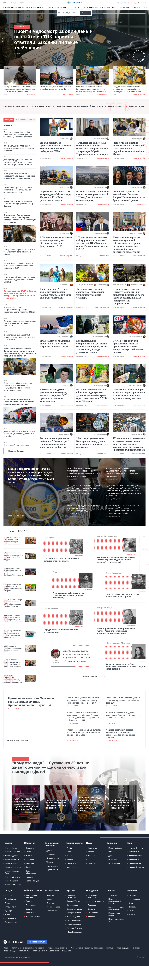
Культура (8, 911)
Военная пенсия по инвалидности (116, 908)
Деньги (49, 851)
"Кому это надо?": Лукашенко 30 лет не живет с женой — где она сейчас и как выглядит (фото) (50, 767)
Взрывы (29, 901)
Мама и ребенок (115, 848)
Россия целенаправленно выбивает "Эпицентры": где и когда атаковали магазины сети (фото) (55, 442)
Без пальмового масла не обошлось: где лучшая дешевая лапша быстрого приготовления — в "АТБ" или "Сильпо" (92, 395)
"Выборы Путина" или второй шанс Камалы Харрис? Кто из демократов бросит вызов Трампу (129, 196)
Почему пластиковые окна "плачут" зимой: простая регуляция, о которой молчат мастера (13, 618)
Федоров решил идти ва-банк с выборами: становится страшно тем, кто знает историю (126, 666)
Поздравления (11, 922)
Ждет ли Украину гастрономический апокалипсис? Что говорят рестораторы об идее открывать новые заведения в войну (122, 509)
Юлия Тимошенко (74, 924)
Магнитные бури (11, 918)
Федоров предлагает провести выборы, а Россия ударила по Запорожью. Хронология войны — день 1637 (121, 734)
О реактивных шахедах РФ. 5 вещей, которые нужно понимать (61, 559)
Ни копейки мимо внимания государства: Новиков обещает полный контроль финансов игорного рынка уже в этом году (84, 472)
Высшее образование (31, 872)
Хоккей (70, 859)
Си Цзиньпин (72, 905)
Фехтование (72, 867)
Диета (110, 856)
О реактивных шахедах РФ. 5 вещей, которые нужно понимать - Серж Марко (19, 337)
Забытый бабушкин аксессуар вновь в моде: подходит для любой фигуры (13, 556)
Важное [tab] (32, 120)
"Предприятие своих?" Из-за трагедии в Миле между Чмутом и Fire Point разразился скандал (56, 196)
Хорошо (85, 13)
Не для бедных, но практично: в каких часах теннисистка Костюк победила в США (18, 265)
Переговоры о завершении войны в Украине (24, 7)
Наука (89, 843)
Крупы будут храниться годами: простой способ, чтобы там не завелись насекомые (17, 189)
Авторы (126, 7)
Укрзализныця (52, 870)
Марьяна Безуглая (74, 928)
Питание (111, 852)
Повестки (50, 895)
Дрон (90, 859)
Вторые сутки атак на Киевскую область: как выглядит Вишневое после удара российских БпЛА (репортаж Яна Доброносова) (128, 296)
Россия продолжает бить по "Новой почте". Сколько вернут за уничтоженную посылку (18, 401)
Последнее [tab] (9, 120)
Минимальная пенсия (114, 914)
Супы (131, 903)
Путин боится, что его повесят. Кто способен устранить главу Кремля (19, 88)
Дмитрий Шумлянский (107, 536)
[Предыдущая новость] (2, 39)
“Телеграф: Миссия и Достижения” (100, 7)
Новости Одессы (12, 859)
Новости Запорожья (13, 867)
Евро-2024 (71, 863)
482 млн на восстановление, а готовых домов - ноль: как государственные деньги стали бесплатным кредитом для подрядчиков (129, 444)
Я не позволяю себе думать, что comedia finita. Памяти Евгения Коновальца (68, 595)
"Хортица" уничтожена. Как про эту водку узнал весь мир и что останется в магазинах (92, 442)
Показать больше (16, 451)
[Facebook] (118, 2)
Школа (28, 867)
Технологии (92, 848)
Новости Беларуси (136, 867)
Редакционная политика (57, 948)
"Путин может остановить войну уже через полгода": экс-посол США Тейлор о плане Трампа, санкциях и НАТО (92, 243)
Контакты (136, 948)
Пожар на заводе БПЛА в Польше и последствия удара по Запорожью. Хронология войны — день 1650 (52, 39)
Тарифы (49, 862)
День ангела (93, 913)
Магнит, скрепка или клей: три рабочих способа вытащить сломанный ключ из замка (11, 540)
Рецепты (132, 890)
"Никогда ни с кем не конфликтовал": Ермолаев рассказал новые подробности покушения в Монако (128, 148)
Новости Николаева (13, 885)
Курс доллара (51, 866)
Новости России (135, 856)
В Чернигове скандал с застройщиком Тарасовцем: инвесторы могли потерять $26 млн (19, 309)
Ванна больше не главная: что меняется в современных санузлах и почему (19, 148)
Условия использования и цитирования (87, 948)
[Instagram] (135, 2)
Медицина (30, 863)
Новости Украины (66, 94)
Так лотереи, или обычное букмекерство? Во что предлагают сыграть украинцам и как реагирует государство (122, 472)
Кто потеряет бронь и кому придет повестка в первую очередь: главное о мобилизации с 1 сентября (19, 218)
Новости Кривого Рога (12, 872)
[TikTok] (138, 2)
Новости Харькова (12, 852)
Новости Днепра (12, 856)
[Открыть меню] (5, 2)
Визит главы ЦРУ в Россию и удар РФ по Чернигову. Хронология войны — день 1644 (123, 700)
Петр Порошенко (74, 920)
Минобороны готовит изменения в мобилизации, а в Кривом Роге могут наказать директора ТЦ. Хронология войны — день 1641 (83, 716)
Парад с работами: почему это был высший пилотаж (61, 631)
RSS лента (66, 951)
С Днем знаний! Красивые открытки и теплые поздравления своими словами (19, 279)
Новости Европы (136, 848)
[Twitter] (131, 2)
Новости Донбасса (12, 877)
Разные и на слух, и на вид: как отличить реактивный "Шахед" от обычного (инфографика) (92, 196)
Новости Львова (11, 863)
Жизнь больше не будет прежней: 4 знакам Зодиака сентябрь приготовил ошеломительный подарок (90, 804)
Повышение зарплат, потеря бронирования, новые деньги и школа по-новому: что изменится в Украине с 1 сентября (55, 89)
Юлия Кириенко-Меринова (118, 643)
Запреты (91, 909)
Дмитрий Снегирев (105, 607)
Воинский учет (52, 911)
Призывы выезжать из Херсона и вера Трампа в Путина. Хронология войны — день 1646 (31, 702)
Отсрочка (50, 903)
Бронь (48, 899)
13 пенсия (112, 895)
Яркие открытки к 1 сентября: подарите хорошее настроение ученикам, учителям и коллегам (17, 134)
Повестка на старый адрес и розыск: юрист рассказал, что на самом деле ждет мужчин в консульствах (129, 394)
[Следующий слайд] (147, 7)
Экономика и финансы (52, 844)
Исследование (114, 863)
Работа (29, 852)
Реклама (109, 948)
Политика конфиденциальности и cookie (28, 948)
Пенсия (111, 890)
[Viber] (121, 3)
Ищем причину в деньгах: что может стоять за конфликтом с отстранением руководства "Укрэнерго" (83, 509)
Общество (29, 843)
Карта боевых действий (31, 896)
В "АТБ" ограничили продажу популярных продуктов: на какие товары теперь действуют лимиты (128, 346)
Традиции (92, 905)
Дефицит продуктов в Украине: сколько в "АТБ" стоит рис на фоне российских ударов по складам (19, 162)
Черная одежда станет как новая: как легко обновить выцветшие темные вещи (12, 634)
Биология (92, 856)
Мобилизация (136, 106)
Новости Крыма (11, 881)
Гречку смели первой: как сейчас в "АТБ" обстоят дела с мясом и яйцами (19, 251)
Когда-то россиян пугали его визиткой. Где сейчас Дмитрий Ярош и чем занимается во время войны (12, 663)
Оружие (29, 909)
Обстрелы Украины (14, 106)
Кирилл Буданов (73, 917)
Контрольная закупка (57, 7)
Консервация (134, 899)
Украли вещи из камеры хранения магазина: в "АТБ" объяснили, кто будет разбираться (12, 602)
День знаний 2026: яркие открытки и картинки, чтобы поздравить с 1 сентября (19, 433)
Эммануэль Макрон (75, 909)
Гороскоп (138, 7)
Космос (91, 852)
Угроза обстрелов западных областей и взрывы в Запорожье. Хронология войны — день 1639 (84, 732)
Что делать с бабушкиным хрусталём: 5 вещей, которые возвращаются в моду (12, 678)
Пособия (29, 877)
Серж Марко (49, 537)
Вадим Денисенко (113, 573)
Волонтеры (30, 913)
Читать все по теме (15, 516)
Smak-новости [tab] (21, 120)
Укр (144, 2)
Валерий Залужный (75, 913)
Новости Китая (135, 863)
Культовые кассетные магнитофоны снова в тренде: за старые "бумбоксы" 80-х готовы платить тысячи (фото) (13, 571)
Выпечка (132, 895)
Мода (7, 903)
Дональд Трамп (73, 901)
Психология (113, 859)
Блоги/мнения (78, 555)
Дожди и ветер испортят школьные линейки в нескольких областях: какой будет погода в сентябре (92, 89)
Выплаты (29, 856)
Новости (8, 843)
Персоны (70, 890)
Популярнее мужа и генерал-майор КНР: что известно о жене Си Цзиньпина (19, 323)
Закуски (132, 914)
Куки (73, 13)
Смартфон (92, 863)
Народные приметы (96, 901)
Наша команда (9, 951)
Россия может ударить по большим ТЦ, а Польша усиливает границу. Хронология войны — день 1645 (83, 700)
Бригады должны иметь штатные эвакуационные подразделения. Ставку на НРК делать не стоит (76, 655)
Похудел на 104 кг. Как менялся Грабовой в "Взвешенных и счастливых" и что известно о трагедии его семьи (17, 386)
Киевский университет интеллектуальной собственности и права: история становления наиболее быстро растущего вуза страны (127, 244)
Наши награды (123, 948)
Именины (92, 917)
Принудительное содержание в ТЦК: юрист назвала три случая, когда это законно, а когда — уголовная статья (91, 346)
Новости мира (31, 94)
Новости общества (66, 158)
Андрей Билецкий (61, 572)
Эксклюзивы (76, 7)
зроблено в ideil (140, 957)
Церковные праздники (92, 896)
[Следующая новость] (146, 39)
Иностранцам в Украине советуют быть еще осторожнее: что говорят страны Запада (19, 176)
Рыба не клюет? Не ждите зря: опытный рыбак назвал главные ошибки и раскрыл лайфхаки (55, 293)
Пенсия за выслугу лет (116, 920)
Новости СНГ (134, 859)
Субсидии (30, 859)
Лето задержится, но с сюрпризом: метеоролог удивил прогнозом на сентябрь (90, 293)
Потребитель (10, 899)
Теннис (70, 856)
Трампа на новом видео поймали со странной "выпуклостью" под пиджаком (57, 804)
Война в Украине (33, 890)
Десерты (132, 907)
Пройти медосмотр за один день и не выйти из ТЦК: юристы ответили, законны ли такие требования (129, 89)
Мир (129, 843)
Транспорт (50, 854)
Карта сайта (24, 951)
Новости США (134, 852)
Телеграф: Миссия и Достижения (45, 951)
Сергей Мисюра (51, 608)
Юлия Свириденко (74, 932)
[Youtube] (128, 2)
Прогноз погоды (32, 881)
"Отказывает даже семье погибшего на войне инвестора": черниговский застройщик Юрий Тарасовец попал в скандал (92, 148)
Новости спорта (74, 843)
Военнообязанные (54, 907)
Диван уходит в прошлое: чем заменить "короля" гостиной (12, 648)
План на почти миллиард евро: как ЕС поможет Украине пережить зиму (55, 343)
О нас (5, 948)
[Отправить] (29, 2)
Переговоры (31, 905)
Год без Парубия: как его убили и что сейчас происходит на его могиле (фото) (123, 804)
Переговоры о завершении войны (75, 106)
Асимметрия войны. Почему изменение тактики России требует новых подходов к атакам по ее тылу (116, 630)
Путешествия (10, 907)
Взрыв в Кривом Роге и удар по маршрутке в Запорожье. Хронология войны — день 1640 (123, 715)
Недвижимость (52, 858)
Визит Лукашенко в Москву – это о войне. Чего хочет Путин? (122, 595)
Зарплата (29, 848)
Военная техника (33, 917)
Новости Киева (11, 848)
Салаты (132, 911)
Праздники (92, 890)
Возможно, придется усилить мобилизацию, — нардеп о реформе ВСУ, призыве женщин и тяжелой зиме (55, 395)
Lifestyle (7, 890)
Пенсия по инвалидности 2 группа (114, 901)
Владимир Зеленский (71, 896)
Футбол (70, 848)
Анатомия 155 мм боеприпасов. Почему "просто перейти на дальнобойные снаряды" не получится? (116, 559)
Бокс (69, 852)
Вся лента (7, 125)
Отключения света (40, 106)
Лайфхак (8, 914)
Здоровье (112, 843)
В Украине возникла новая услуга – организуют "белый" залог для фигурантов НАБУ (56, 241)
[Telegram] (125, 2)
